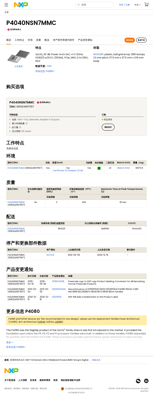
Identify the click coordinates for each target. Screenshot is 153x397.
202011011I (56, 296)
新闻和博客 (45, 380)
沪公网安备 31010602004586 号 (78, 388)
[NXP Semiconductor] (21, 4)
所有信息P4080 (44, 71)
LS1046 (41, 321)
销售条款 (25, 388)
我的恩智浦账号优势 (70, 380)
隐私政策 (8, 388)
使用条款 (16, 388)
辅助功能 (34, 388)
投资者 (33, 380)
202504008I (58, 281)
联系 (55, 380)
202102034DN (59, 289)
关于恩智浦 (9, 380)
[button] (137, 4)
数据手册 (141, 40)
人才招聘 (22, 380)
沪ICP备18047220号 (76, 392)
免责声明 (60, 223)
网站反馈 (43, 388)
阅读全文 (96, 359)
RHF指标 (99, 162)
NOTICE (50, 254)
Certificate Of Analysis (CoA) (68, 170)
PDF (49, 66)
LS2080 (58, 321)
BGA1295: (98, 54)
